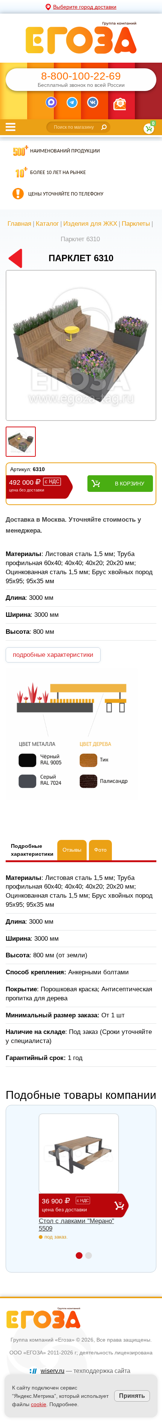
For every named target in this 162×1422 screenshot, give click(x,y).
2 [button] (88, 1255)
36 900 (65, 1204)
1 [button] (79, 1255)
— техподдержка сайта (85, 1371)
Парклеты (136, 223)
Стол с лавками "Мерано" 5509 (76, 1224)
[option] (81, 346)
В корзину (129, 484)
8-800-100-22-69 (81, 76)
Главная (19, 223)
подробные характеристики (53, 654)
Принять (132, 1396)
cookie (38, 1404)
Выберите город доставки (84, 7)
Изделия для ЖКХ (90, 223)
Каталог (47, 223)
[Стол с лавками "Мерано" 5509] (79, 1154)
